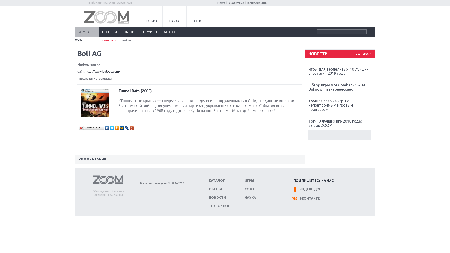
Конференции (257, 2)
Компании (109, 40)
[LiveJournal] (126, 128)
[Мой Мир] (122, 128)
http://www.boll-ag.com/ (103, 71)
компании (87, 31)
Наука (174, 20)
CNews (220, 2)
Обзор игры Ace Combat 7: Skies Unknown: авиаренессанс (336, 87)
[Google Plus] (131, 128)
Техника (151, 20)
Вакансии (99, 195)
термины (150, 31)
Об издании (101, 191)
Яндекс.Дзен (312, 189)
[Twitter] (112, 128)
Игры (92, 40)
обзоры (130, 31)
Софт (198, 20)
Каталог (217, 180)
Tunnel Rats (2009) (135, 91)
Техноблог (219, 206)
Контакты (115, 195)
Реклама (118, 191)
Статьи (215, 189)
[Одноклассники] (117, 128)
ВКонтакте (310, 198)
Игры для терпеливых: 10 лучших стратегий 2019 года (338, 71)
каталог (169, 31)
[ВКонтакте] (107, 128)
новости (109, 31)
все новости (363, 53)
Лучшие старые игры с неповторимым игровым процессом (330, 105)
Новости (217, 197)
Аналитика (236, 2)
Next (339, 135)
